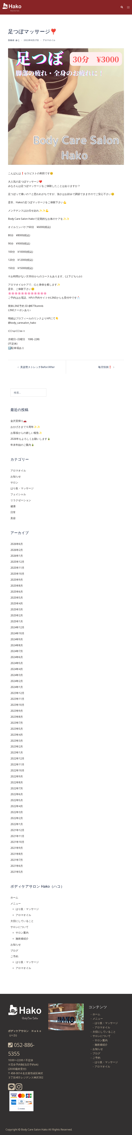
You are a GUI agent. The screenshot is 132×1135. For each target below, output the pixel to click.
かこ (18, 40)
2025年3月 (16, 609)
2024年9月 (16, 639)
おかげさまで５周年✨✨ (25, 427)
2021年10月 (17, 842)
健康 (13, 506)
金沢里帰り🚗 (18, 421)
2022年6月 (16, 794)
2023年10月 (17, 705)
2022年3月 (16, 812)
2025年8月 (16, 585)
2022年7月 (16, 788)
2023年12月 (17, 693)
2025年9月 (16, 579)
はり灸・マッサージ (22, 488)
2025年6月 (16, 591)
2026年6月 (16, 544)
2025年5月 (16, 597)
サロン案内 (22, 932)
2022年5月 (16, 800)
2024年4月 (16, 669)
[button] (121, 7)
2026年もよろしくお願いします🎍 (30, 439)
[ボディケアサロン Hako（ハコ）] (12, 7)
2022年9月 (16, 776)
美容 (13, 518)
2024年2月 (16, 681)
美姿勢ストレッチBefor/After (37, 367)
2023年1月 (16, 752)
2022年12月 (17, 758)
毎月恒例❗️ (105, 367)
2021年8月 (16, 854)
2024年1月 (16, 687)
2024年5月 (16, 663)
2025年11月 (17, 567)
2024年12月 (17, 627)
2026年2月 (16, 550)
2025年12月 (17, 561)
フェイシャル (18, 494)
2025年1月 (16, 621)
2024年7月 (16, 651)
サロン (14, 482)
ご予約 (14, 956)
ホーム (14, 897)
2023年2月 (16, 746)
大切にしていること (22, 921)
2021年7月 (16, 860)
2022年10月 (17, 770)
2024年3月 (16, 675)
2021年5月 (16, 872)
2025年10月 (17, 573)
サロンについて (19, 927)
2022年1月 (16, 824)
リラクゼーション (20, 500)
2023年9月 (16, 711)
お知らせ (15, 476)
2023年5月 (16, 728)
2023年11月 (17, 699)
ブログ (14, 950)
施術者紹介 (22, 938)
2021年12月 (17, 830)
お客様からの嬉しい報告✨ (26, 433)
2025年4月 (16, 603)
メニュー (15, 903)
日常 (13, 512)
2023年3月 (16, 740)
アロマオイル (49, 40)
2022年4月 (16, 806)
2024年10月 (17, 633)
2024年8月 (16, 645)
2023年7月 (16, 722)
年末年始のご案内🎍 (22, 445)
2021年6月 (16, 866)
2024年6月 (16, 657)
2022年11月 (17, 764)
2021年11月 (17, 836)
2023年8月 (16, 717)
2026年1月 (16, 555)
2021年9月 (16, 848)
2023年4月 (16, 734)
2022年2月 (16, 818)
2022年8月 (16, 782)
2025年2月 (16, 615)
